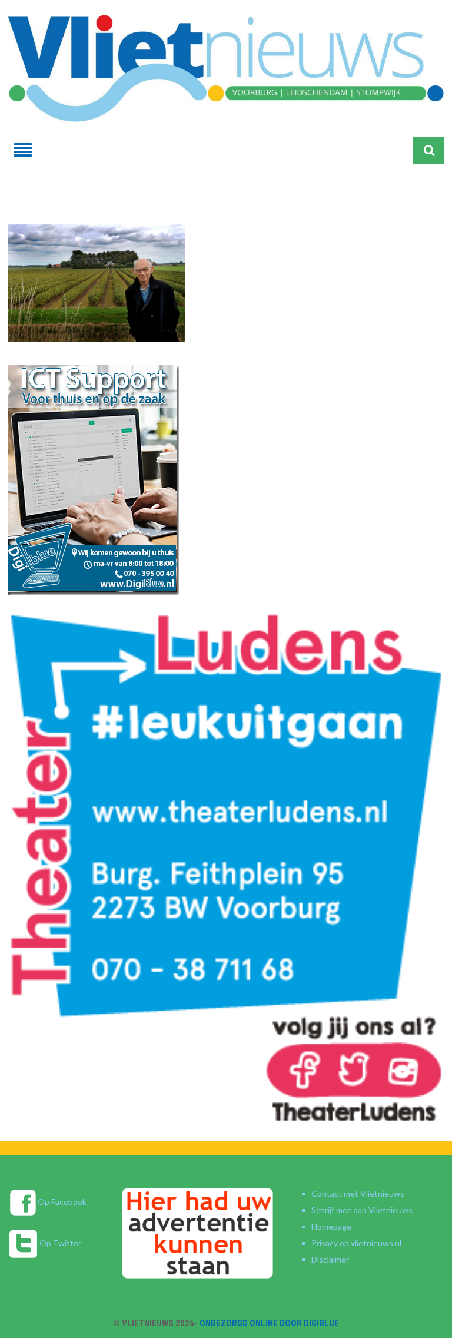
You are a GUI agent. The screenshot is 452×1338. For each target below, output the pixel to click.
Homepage (331, 1226)
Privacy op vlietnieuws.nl (356, 1243)
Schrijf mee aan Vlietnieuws (362, 1210)
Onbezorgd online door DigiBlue (269, 1323)
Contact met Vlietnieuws (357, 1193)
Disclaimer (330, 1259)
